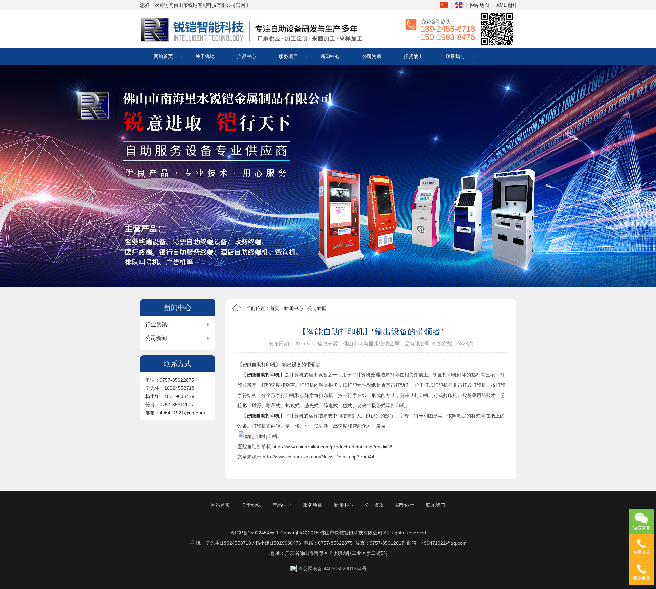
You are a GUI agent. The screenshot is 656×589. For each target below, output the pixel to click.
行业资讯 (156, 324)
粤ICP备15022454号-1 (254, 532)
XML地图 (506, 5)
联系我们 (455, 56)
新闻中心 (330, 56)
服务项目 (288, 56)
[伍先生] (641, 547)
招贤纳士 (413, 56)
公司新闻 (156, 338)
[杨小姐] (641, 572)
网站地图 (479, 5)
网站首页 (163, 56)
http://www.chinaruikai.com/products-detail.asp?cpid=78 (332, 446)
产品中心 (246, 56)
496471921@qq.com (444, 543)
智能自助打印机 (263, 375)
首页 (274, 308)
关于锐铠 (205, 56)
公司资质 (371, 56)
